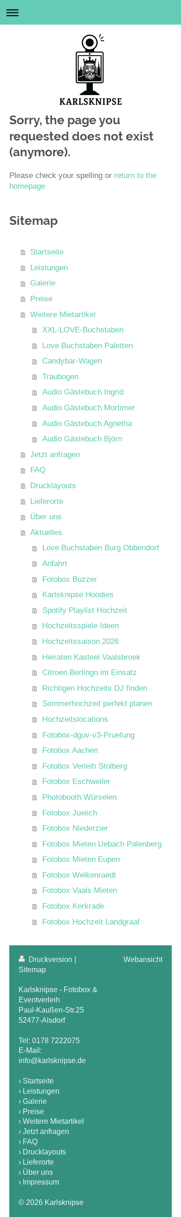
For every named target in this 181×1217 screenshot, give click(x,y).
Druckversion (50, 959)
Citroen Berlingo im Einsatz (89, 672)
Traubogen (60, 376)
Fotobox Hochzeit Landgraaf (91, 922)
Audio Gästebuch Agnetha (87, 423)
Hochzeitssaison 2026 (80, 641)
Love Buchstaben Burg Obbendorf (100, 547)
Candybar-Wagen (72, 361)
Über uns (46, 516)
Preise (41, 298)
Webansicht (142, 959)
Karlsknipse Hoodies (78, 594)
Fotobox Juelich (69, 813)
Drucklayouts (53, 485)
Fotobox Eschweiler (76, 781)
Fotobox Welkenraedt (79, 875)
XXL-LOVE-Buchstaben (82, 329)
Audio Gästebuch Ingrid (82, 392)
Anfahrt (54, 563)
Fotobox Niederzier (75, 828)
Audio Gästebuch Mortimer (88, 407)
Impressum (41, 1182)
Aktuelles (46, 532)
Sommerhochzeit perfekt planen (97, 703)
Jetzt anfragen (55, 454)
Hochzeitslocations (75, 719)
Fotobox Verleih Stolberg (84, 766)
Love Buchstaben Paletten (87, 345)
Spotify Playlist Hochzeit (84, 610)
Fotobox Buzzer (69, 579)
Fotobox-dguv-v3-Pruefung (88, 735)
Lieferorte (46, 501)
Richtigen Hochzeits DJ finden (94, 688)
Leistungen (49, 267)
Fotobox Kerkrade (73, 906)
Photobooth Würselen (79, 797)
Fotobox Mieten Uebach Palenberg (102, 844)
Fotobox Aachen (70, 750)
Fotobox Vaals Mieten (79, 890)
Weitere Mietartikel (63, 314)
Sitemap (32, 970)
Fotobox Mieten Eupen (81, 859)
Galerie (42, 283)
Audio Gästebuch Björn (82, 438)
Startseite (47, 252)
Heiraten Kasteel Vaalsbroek (91, 657)
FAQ (37, 469)
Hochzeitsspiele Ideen (80, 625)
